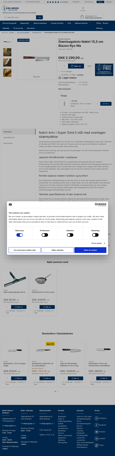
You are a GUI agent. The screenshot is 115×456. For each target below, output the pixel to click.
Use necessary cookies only (25, 250)
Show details (97, 243)
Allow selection (58, 250)
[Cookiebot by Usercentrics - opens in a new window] (96, 204)
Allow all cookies (90, 250)
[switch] (45, 235)
